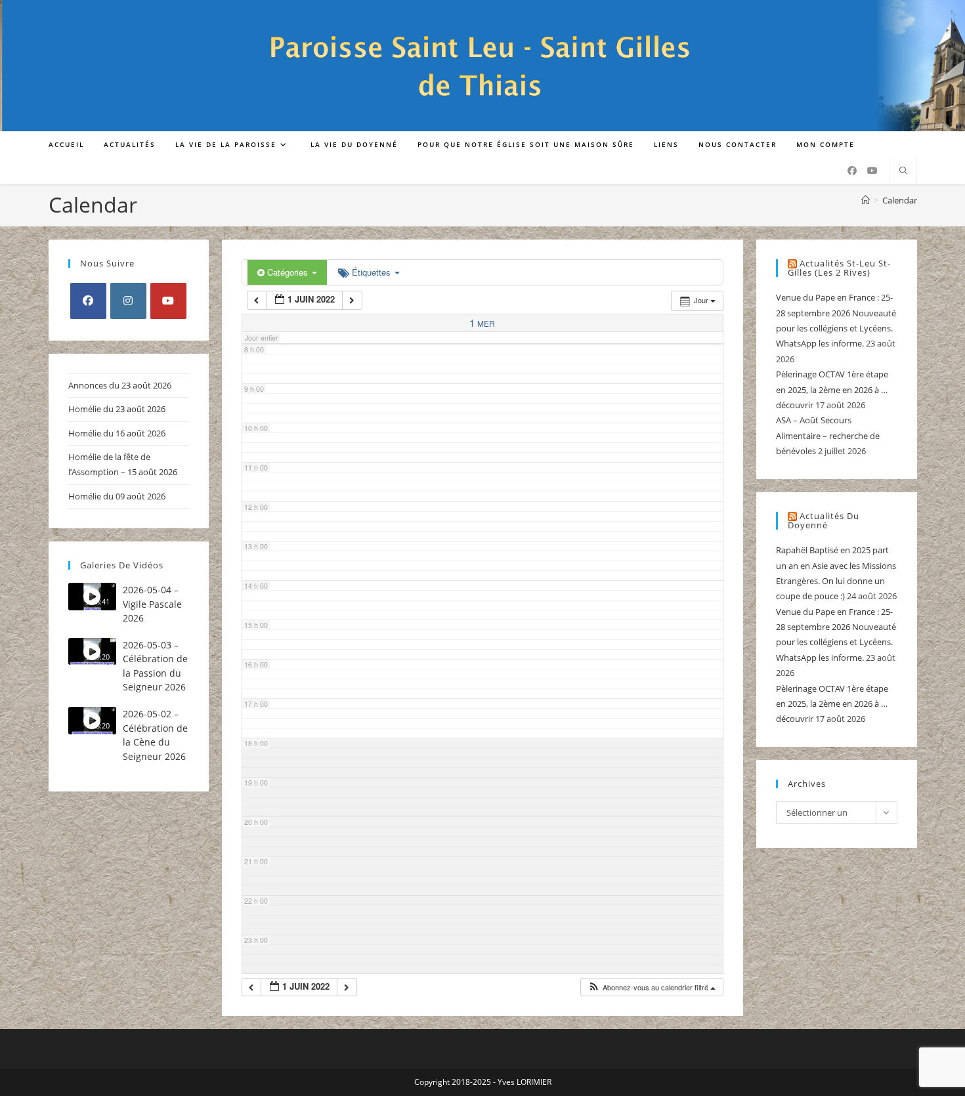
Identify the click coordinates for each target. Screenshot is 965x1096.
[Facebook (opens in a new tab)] (852, 170)
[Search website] (903, 171)
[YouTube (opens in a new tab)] (872, 170)
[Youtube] (168, 301)
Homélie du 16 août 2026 (116, 433)
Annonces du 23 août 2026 (119, 385)
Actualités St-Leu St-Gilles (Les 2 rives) (839, 268)
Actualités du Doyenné (823, 521)
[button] (651, 987)
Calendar (899, 200)
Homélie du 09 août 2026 (116, 496)
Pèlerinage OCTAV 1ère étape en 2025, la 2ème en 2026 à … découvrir (832, 389)
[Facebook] (88, 301)
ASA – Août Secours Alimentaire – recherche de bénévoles (828, 435)
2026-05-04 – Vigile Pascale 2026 (152, 603)
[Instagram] (128, 301)
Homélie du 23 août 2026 (116, 409)
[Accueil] (865, 200)
